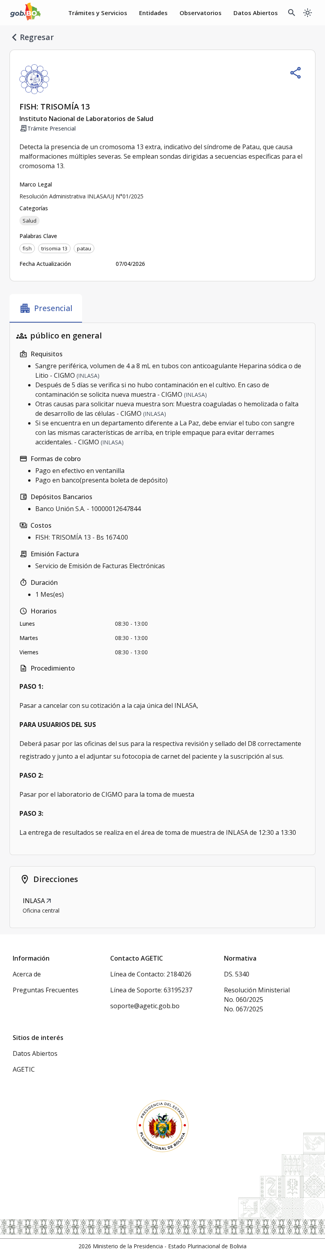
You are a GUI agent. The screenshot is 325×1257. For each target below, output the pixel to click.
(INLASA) (87, 375)
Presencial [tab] (46, 308)
